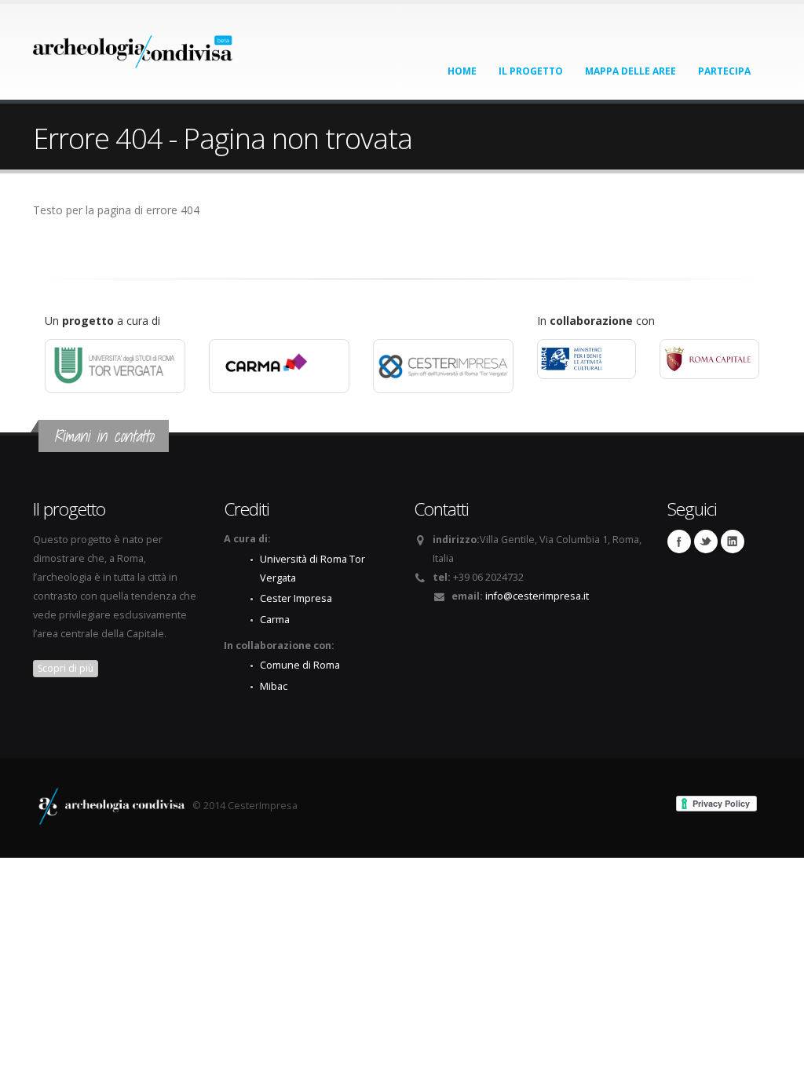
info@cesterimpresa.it (537, 596)
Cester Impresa (296, 598)
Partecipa (724, 71)
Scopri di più (65, 668)
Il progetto (531, 71)
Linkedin (732, 541)
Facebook (679, 541)
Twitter (706, 541)
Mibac (273, 686)
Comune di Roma (300, 665)
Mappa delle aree (630, 71)
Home (462, 71)
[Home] (133, 47)
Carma (275, 619)
